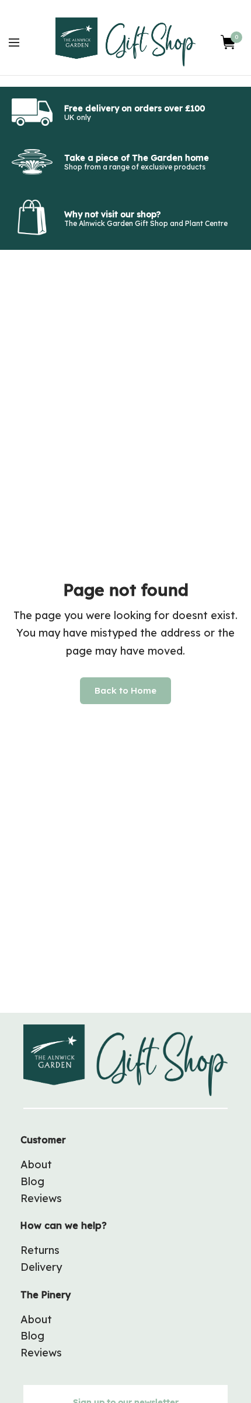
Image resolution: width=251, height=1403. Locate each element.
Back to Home (125, 690)
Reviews (41, 1198)
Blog (32, 1181)
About (36, 1164)
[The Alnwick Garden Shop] (125, 41)
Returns (40, 1250)
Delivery (41, 1267)
